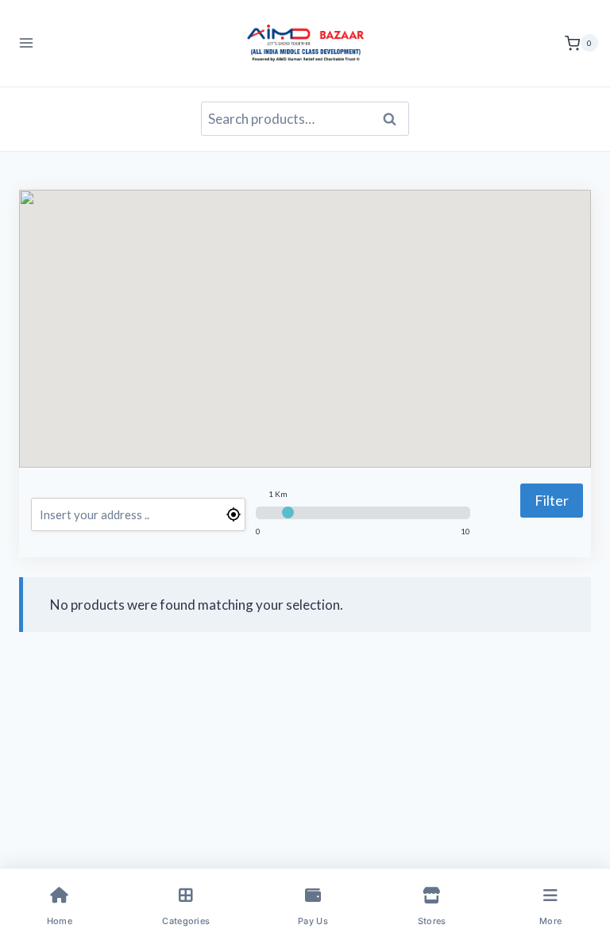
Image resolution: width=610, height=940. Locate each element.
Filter (552, 500)
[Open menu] (26, 43)
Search (394, 119)
